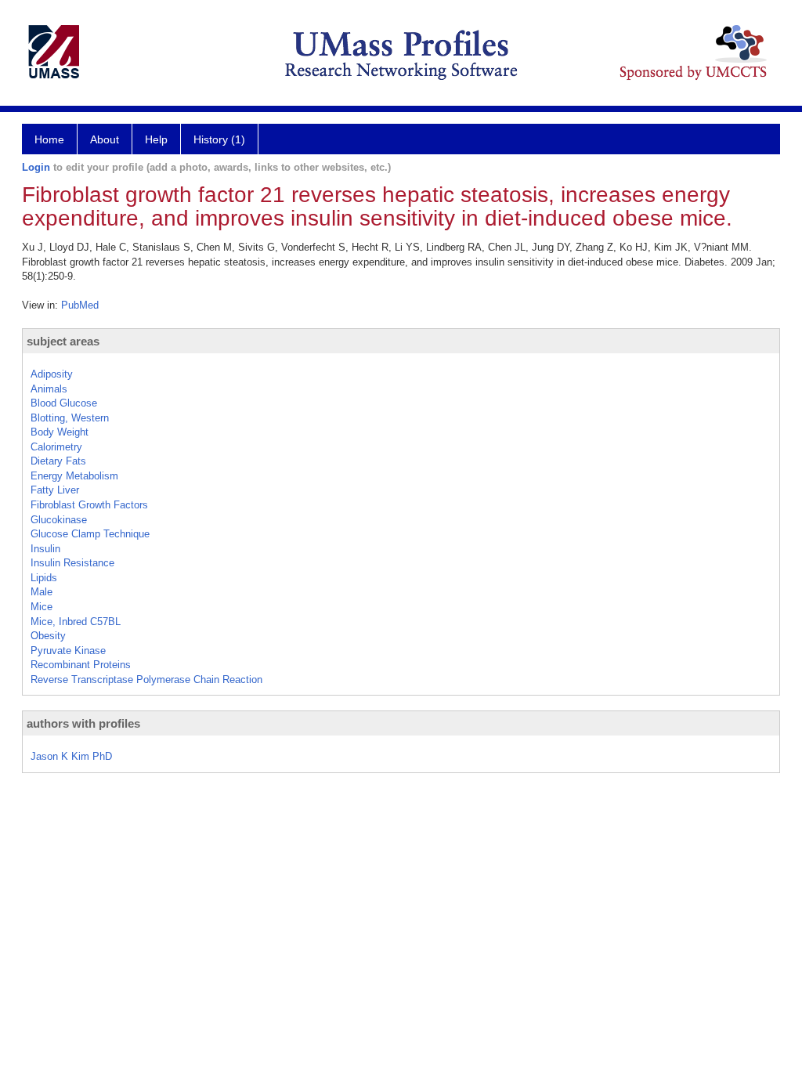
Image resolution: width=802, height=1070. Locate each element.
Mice (41, 607)
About (104, 139)
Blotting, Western (70, 418)
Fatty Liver (55, 490)
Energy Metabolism (74, 476)
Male (41, 592)
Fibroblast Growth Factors (89, 505)
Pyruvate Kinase (68, 650)
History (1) (219, 139)
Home (49, 139)
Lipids (44, 578)
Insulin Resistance (72, 563)
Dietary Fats (58, 461)
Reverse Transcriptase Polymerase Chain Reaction (146, 679)
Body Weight (60, 432)
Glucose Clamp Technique (90, 534)
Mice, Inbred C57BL (76, 621)
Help (156, 139)
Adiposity (52, 374)
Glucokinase (59, 520)
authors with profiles (83, 723)
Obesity (48, 636)
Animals (49, 389)
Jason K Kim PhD (71, 756)
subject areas (63, 341)
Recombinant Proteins (81, 665)
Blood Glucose (64, 403)
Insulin (45, 549)
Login (36, 167)
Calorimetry (56, 447)
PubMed (80, 305)
